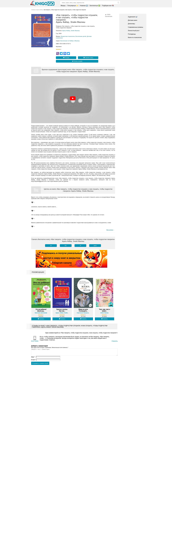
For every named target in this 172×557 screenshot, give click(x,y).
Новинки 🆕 (84, 5)
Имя (33, 357)
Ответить (115, 341)
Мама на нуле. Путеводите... (83, 310)
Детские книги (132, 20)
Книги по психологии (135, 37)
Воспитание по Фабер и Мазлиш (70, 41)
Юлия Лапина (104, 313)
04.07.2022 (34, 341)
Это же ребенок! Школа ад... (41, 310)
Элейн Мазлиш (75, 30)
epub (95, 245)
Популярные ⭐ (72, 5)
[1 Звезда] (56, 49)
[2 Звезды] (57, 49)
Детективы (131, 23)
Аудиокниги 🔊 (133, 17)
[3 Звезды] (58, 49)
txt (51, 245)
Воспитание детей (80, 36)
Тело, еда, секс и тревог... (104, 310)
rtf (80, 245)
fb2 (66, 245)
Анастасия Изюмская (83, 313)
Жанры (63, 5)
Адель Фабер (66, 30)
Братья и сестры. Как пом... (62, 310)
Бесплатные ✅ (95, 5)
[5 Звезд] (60, 49)
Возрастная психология (68, 36)
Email (33, 360)
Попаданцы (132, 34)
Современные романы (135, 27)
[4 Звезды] (59, 49)
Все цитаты (110, 230)
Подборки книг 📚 (108, 5)
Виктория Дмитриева (41, 313)
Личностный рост (133, 30)
